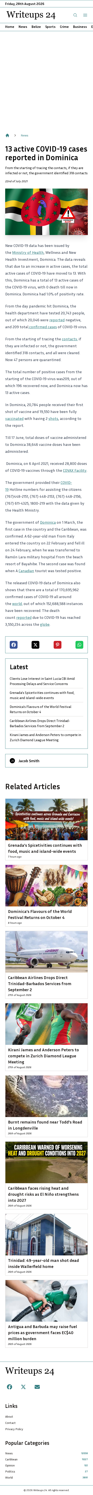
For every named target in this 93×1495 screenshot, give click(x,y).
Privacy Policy (14, 1429)
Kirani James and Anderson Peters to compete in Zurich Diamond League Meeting (45, 737)
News (23, 26)
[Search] (75, 15)
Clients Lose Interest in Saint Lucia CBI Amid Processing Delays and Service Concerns (42, 681)
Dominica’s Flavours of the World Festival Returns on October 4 (40, 709)
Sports (50, 26)
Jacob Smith (28, 760)
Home (9, 26)
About (9, 1416)
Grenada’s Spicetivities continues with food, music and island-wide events (42, 695)
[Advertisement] (46, 79)
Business (80, 26)
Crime (64, 26)
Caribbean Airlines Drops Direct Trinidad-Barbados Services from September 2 (40, 723)
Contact (10, 1423)
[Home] (7, 135)
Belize (36, 26)
